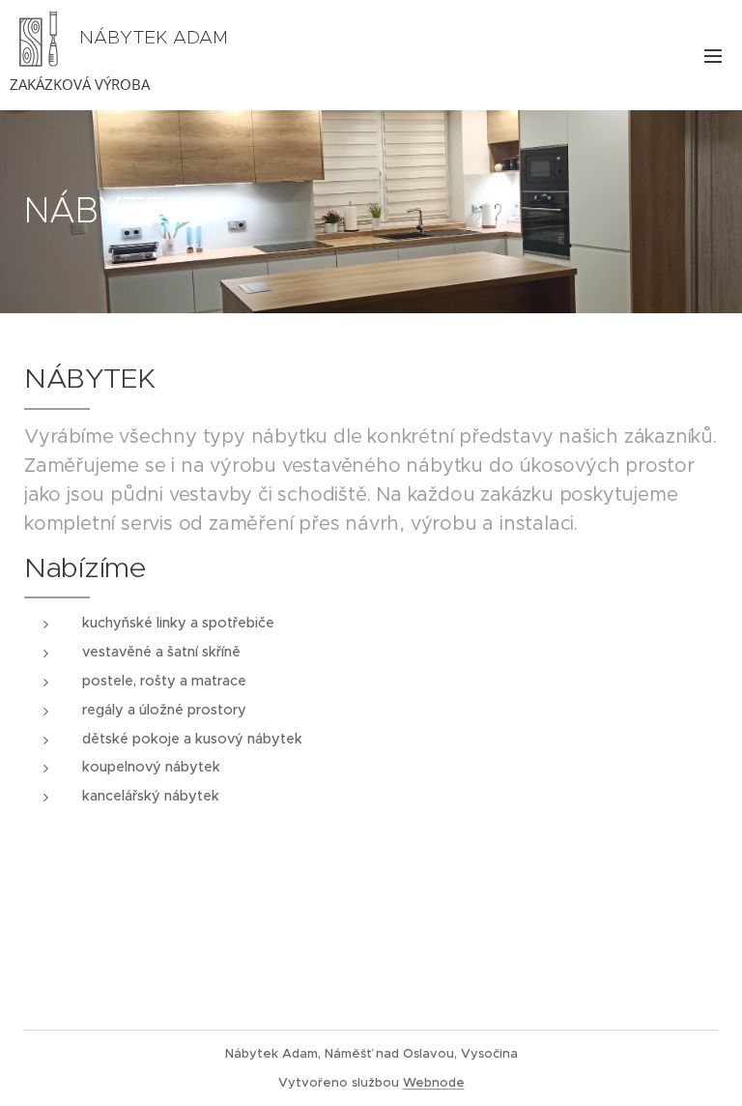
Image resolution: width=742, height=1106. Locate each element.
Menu (713, 55)
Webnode (434, 1082)
